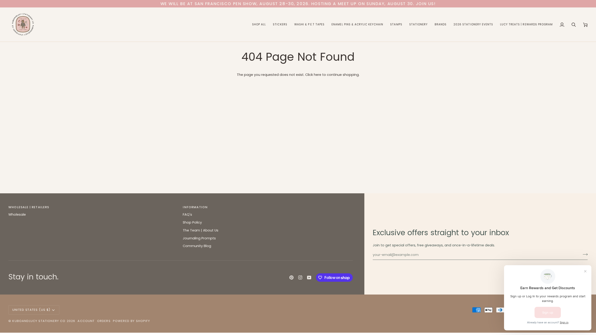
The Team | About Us (200, 230)
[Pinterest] (291, 277)
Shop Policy (192, 222)
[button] (259, 24)
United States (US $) (31, 310)
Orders (104, 321)
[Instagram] (300, 277)
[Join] (584, 254)
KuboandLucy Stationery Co (38, 321)
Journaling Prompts (199, 238)
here (317, 74)
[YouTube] (309, 277)
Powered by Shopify (131, 321)
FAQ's (187, 214)
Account (86, 321)
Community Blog (197, 246)
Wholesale (17, 214)
